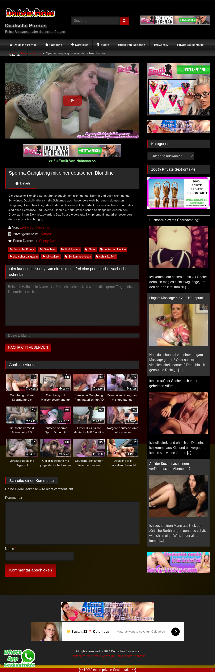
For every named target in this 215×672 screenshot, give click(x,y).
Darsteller (81, 44)
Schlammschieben (79, 256)
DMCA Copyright (104, 655)
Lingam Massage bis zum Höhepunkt (177, 298)
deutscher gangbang (25, 256)
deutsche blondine (115, 249)
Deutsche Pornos (25, 44)
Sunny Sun (47, 241)
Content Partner (82, 655)
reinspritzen (53, 256)
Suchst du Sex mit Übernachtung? (174, 220)
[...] (187, 287)
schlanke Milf (107, 256)
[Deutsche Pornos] (33, 13)
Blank (91, 249)
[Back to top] (202, 659)
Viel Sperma (72, 249)
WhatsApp (16, 55)
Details (24, 183)
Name (10, 548)
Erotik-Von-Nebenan (131, 44)
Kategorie (55, 44)
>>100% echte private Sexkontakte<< (107, 670)
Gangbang (50, 249)
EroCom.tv (161, 44)
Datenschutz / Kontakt (130, 655)
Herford (45, 234)
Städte (105, 44)
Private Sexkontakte (190, 44)
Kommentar (13, 497)
